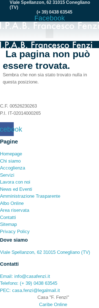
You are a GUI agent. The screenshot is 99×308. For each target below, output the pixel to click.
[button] (49, 33)
